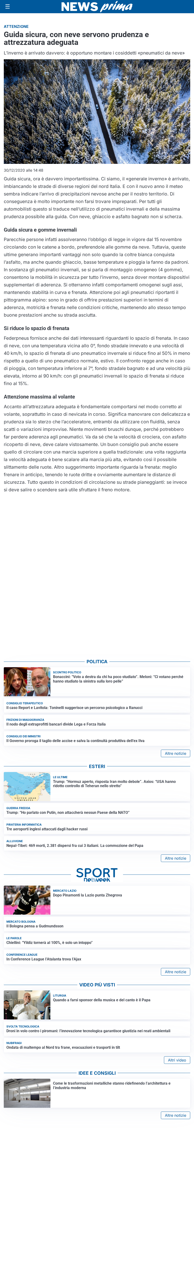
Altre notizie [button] (175, 753)
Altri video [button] (177, 1060)
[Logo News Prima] (97, 6)
